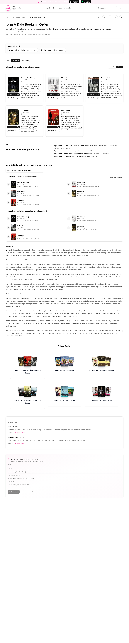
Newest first (112, 67)
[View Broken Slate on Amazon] (93, 84)
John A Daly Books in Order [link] (37, 17)
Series (60, 8)
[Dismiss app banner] (122, 1)
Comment (11, 481)
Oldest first (120, 67)
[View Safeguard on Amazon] (13, 117)
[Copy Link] (121, 17)
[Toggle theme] (120, 8)
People (48, 8)
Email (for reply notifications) (17, 472)
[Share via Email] (116, 17)
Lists (54, 8)
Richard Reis (13, 426)
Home (7, 17)
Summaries (67, 8)
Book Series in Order (18, 17)
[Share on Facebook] (104, 17)
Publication (15, 60)
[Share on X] (110, 17)
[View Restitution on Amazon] (53, 117)
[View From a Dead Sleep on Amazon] (13, 84)
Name (9, 465)
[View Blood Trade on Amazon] (53, 84)
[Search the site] (98, 8)
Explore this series (116, 177)
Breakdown (25, 60)
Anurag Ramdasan (16, 437)
